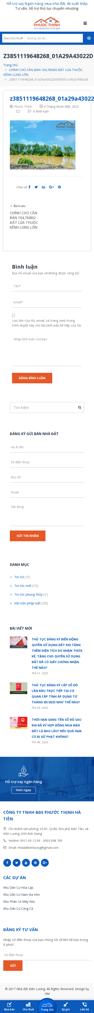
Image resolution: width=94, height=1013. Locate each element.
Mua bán (9, 1009)
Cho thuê (28, 1009)
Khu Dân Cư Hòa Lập (18, 887)
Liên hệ (84, 1009)
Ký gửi (66, 1009)
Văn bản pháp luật (27, 603)
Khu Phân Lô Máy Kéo (19, 901)
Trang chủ (10, 65)
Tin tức (19, 577)
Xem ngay (23, 790)
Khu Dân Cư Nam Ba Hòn (21, 894)
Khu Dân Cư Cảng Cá (18, 908)
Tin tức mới (22, 585)
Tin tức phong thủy (28, 594)
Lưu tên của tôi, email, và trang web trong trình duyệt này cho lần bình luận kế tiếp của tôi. (47, 322)
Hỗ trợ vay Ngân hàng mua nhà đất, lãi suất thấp (47, 3)
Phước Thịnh (23, 106)
